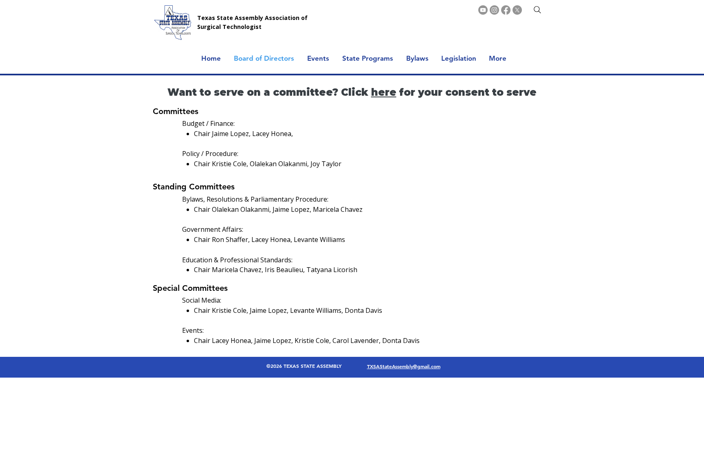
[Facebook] (505, 10)
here (383, 92)
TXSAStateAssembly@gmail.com (403, 366)
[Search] (537, 9)
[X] (517, 10)
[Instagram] (494, 10)
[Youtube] (483, 10)
